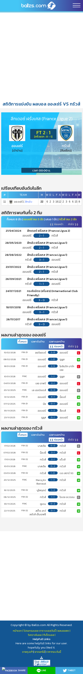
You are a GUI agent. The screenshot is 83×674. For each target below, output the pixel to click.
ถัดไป (73, 224)
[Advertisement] (41, 56)
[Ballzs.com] (38, 5)
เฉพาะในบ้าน (38, 341)
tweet (71, 670)
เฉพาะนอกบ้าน (57, 341)
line (43, 670)
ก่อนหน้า (56, 224)
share (21, 670)
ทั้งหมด (22, 341)
